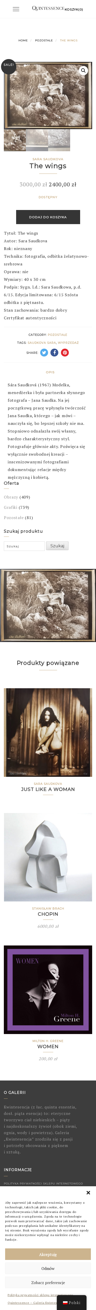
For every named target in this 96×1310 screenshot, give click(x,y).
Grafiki (10, 507)
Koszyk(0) (74, 9)
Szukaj (57, 545)
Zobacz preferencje (48, 1282)
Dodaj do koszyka (48, 217)
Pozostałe (44, 40)
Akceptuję (48, 1254)
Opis (50, 372)
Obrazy (11, 497)
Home (23, 40)
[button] (88, 1192)
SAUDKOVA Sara (42, 343)
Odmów (48, 1268)
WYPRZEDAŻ (68, 343)
